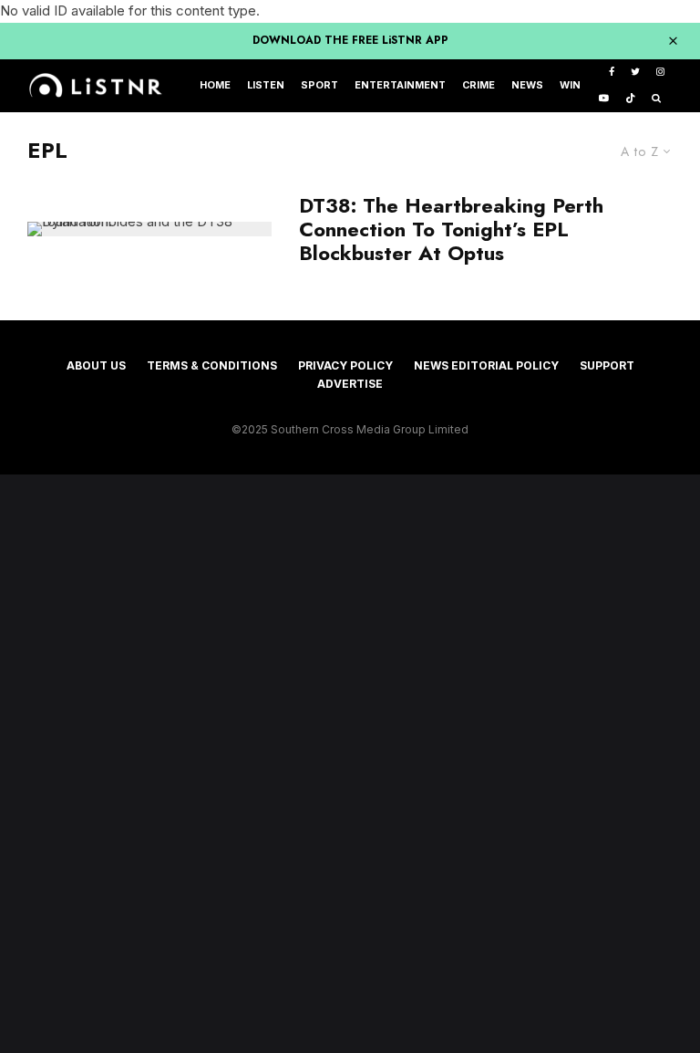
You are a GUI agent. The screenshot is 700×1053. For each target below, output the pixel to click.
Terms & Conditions (212, 365)
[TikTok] (630, 99)
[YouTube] (603, 99)
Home (215, 85)
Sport (319, 85)
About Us (96, 365)
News (527, 85)
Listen (265, 85)
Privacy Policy (345, 365)
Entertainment (400, 85)
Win (570, 85)
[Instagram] (660, 72)
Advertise (350, 384)
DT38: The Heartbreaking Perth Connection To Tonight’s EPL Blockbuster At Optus (451, 229)
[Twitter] (635, 72)
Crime (478, 85)
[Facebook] (611, 72)
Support (607, 365)
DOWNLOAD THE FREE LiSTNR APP (350, 40)
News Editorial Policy (486, 365)
